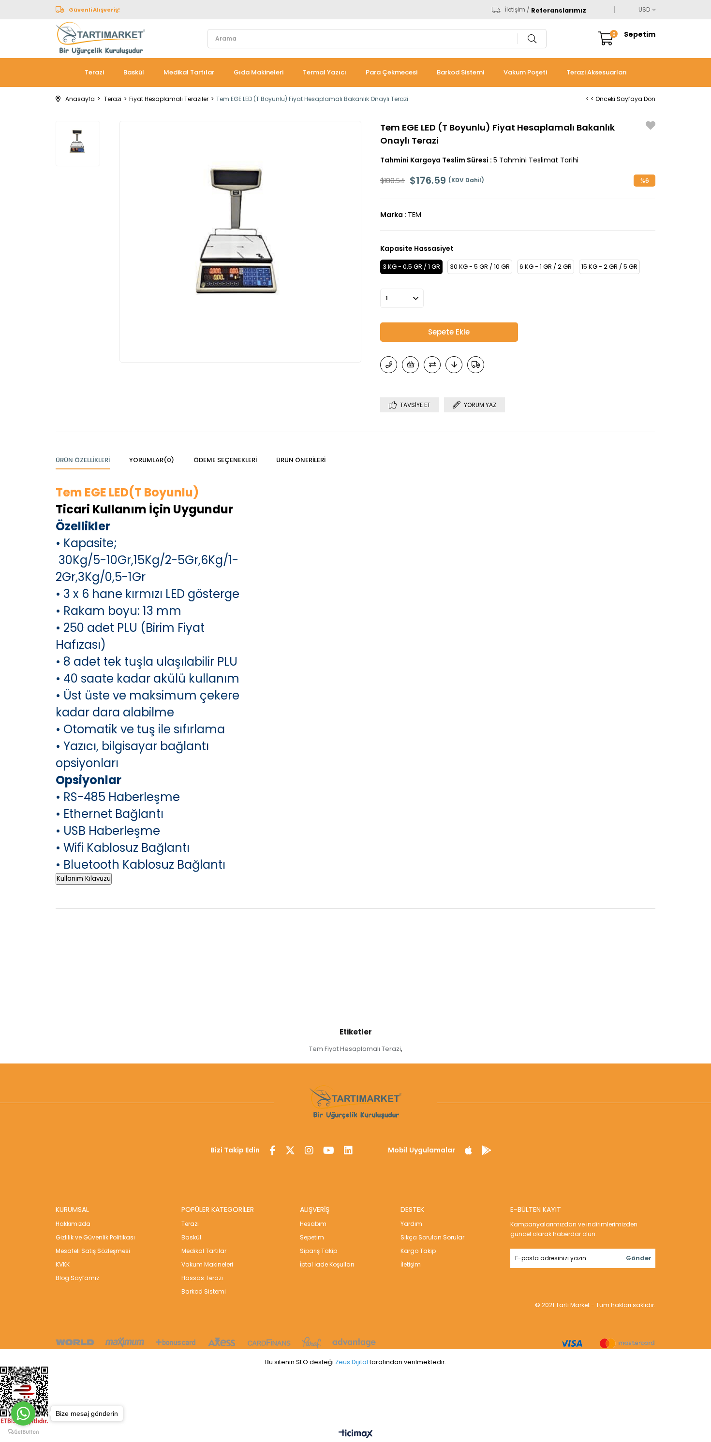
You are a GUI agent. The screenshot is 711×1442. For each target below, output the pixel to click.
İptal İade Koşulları (327, 1264)
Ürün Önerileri (301, 460)
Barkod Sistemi (460, 72)
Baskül (133, 72)
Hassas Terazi (202, 1278)
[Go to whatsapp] (23, 1413)
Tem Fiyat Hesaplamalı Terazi (355, 1048)
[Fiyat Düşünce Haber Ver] (453, 364)
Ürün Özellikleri (83, 460)
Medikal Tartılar (188, 72)
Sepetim (312, 1237)
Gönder (639, 1258)
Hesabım (313, 1224)
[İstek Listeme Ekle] (410, 364)
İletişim (410, 1264)
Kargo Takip (418, 1251)
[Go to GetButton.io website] (23, 1432)
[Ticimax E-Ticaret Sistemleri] (356, 1434)
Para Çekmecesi (391, 72)
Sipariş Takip (318, 1251)
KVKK (63, 1264)
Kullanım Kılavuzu (84, 878)
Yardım (411, 1224)
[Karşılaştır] (432, 364)
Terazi (94, 72)
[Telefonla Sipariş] (388, 364)
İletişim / (517, 9)
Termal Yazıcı (324, 72)
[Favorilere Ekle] (650, 127)
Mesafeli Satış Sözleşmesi (93, 1251)
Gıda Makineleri (258, 72)
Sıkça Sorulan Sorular (432, 1237)
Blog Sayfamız (77, 1278)
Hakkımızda (73, 1224)
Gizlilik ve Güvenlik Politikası (95, 1237)
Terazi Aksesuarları (596, 72)
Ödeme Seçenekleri (225, 460)
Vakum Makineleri (207, 1264)
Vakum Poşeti (525, 72)
